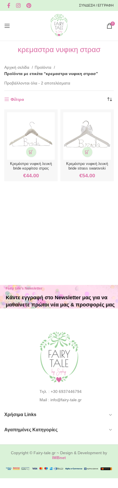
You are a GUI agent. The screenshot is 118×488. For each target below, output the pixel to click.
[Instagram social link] (18, 5)
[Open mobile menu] (7, 26)
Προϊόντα (43, 67)
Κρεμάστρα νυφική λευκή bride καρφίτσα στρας (31, 166)
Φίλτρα (17, 99)
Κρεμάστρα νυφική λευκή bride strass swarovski (87, 166)
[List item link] (59, 391)
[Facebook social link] (8, 5)
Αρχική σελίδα (17, 67)
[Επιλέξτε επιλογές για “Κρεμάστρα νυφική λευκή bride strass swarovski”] (87, 152)
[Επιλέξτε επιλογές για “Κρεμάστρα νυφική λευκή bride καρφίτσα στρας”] (31, 152)
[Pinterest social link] (28, 5)
